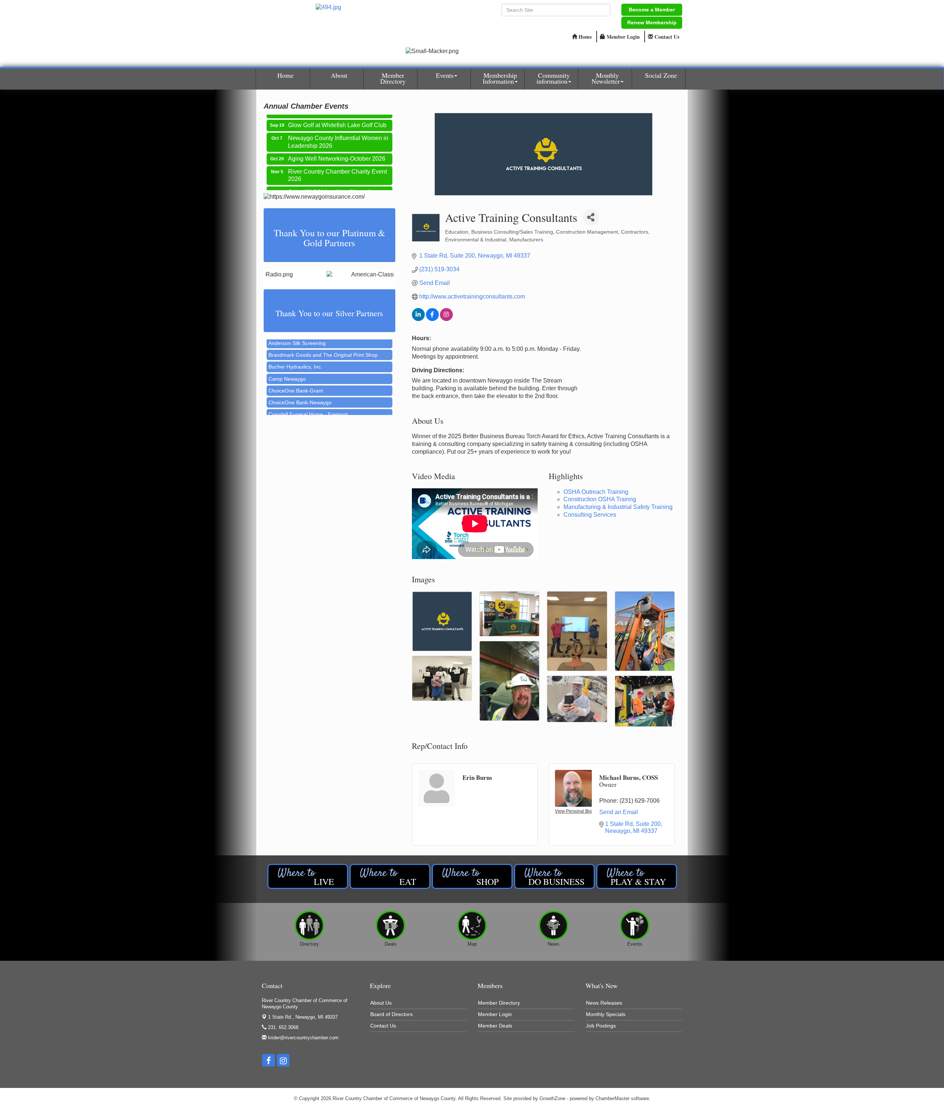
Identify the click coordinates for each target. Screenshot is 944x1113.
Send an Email (618, 812)
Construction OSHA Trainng (599, 499)
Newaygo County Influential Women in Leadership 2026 (338, 126)
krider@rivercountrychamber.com (303, 1037)
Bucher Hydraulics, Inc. (295, 349)
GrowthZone (552, 1098)
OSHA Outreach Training (595, 492)
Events (445, 75)
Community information (553, 78)
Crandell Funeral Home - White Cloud (312, 408)
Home (285, 75)
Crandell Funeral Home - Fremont (308, 397)
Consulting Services (589, 515)
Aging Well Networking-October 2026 (336, 143)
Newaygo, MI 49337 (303, 1017)
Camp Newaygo (287, 361)
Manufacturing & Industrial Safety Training (618, 507)
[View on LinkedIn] (418, 319)
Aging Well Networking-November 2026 (332, 180)
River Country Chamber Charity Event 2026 (337, 160)
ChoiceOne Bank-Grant (295, 373)
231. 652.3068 (282, 1027)
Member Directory (393, 78)
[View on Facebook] (432, 319)
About (339, 75)
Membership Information (500, 78)
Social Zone (661, 75)
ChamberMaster (612, 1098)
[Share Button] (591, 217)
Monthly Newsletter (605, 78)
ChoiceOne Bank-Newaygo (300, 385)
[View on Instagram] (446, 319)
